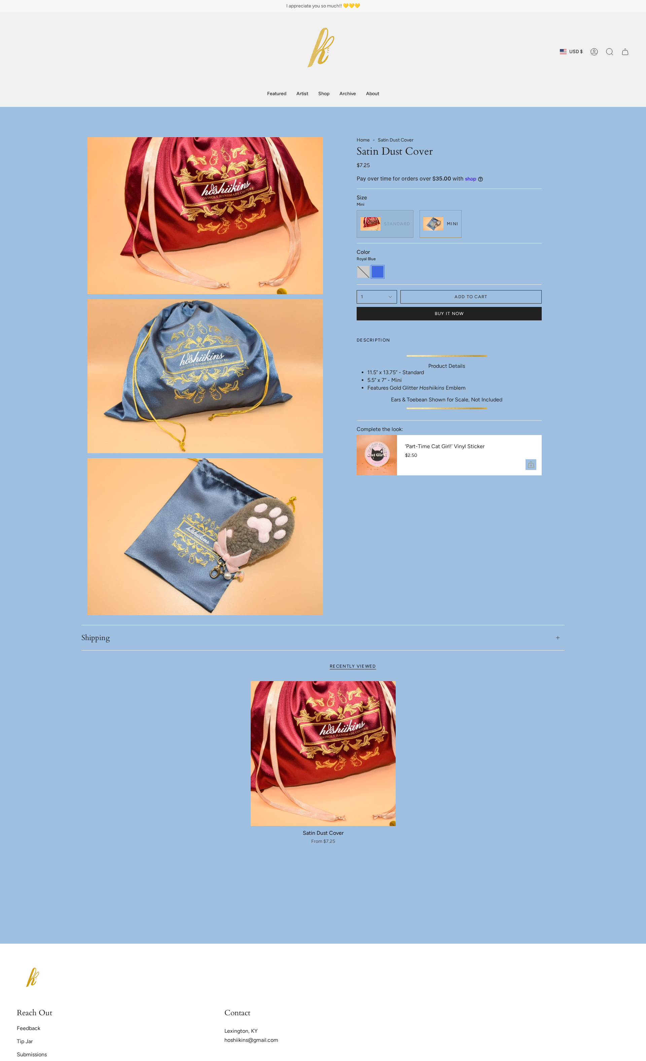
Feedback (28, 1028)
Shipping (95, 638)
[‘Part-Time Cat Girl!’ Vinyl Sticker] (377, 455)
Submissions (32, 1054)
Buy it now (449, 313)
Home (363, 140)
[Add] (531, 464)
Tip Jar (25, 1041)
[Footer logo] (33, 979)
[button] (323, 94)
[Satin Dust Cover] (323, 753)
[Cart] (625, 51)
